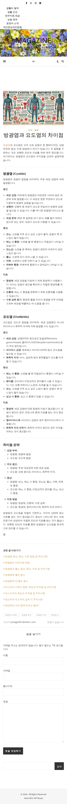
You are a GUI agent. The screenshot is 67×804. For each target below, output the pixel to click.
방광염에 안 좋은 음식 (16, 580)
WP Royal (38, 798)
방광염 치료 (41, 615)
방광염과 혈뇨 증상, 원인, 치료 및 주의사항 (27, 568)
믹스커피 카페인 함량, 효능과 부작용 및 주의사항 (30, 586)
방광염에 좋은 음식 (15, 574)
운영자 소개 (12, 23)
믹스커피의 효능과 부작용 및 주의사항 (25, 593)
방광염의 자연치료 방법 (17, 562)
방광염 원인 (26, 615)
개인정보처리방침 (12, 27)
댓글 (5, 701)
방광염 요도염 (11, 615)
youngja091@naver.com (23, 622)
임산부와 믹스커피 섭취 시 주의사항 (24, 599)
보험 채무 (12, 19)
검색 (59, 766)
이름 (5, 655)
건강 (30, 130)
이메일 (6, 670)
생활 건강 (12, 11)
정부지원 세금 (12, 15)
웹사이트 (7, 686)
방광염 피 (55, 615)
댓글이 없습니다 (55, 622)
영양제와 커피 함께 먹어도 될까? (22, 605)
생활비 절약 (12, 8)
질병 (36, 130)
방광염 (6, 145)
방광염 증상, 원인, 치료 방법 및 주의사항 (26, 556)
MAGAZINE (33, 40)
